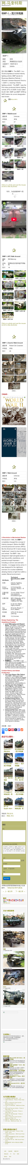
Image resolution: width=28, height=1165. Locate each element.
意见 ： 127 (13, 1098)
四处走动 (10, 813)
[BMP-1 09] (8, 175)
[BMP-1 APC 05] (20, 294)
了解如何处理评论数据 (14, 888)
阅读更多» (11, 1063)
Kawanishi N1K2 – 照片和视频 (18, 1084)
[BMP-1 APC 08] (20, 305)
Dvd (14, 1154)
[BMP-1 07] (8, 163)
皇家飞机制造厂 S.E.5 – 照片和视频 (18, 1065)
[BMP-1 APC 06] (8, 295)
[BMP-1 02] (20, 129)
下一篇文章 (20, 891)
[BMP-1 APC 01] (8, 274)
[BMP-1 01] (8, 129)
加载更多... (14, 390)
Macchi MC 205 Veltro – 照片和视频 (18, 1058)
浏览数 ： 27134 (14, 1143)
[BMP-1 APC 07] (8, 305)
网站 (4, 872)
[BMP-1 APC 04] (8, 285)
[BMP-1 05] (8, 152)
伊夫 (12, 816)
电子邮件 (5, 863)
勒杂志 (5, 1156)
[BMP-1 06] (20, 152)
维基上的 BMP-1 (14, 99)
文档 (5, 1151)
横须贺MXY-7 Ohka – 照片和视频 (18, 1076)
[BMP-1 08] (20, 163)
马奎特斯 (10, 1151)
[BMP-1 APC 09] (8, 315)
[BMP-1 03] (8, 140)
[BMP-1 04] (20, 140)
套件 (10, 1156)
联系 (18, 1154)
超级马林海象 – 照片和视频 (17, 1070)
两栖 (8, 816)
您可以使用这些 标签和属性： (10, 844)
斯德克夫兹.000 (19, 14)
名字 (4, 858)
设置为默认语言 (6, 903)
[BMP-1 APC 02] (20, 273)
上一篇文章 (8, 891)
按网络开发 (7, 1159)
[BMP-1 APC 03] (20, 283)
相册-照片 (16, 1151)
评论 (3, 829)
